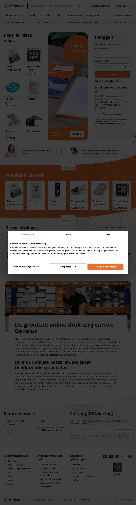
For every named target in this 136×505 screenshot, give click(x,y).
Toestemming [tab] (28, 234)
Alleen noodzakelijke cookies (26, 266)
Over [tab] (108, 234)
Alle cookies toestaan (105, 266)
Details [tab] (68, 234)
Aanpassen (65, 266)
